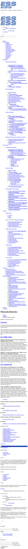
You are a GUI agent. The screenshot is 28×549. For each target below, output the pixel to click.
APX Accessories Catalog (8, 419)
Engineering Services (10, 269)
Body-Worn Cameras (15, 181)
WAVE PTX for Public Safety (17, 154)
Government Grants (10, 49)
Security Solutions (9, 89)
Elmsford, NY (13, 28)
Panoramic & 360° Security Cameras (15, 250)
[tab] (14, 322)
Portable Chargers (6, 435)
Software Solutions (10, 112)
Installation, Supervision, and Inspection (14, 271)
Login (2, 531)
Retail (13, 302)
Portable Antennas (7, 428)
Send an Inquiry (9, 505)
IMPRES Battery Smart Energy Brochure (11, 406)
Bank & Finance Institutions (16, 280)
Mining (14, 297)
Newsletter (8, 53)
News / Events (9, 52)
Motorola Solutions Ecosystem (14, 226)
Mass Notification (14, 76)
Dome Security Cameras (13, 249)
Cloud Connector (11, 242)
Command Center (20, 139)
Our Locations (9, 54)
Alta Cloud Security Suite (13, 223)
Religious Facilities (21, 301)
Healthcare (16, 291)
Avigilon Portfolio (12, 92)
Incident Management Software (17, 125)
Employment (8, 48)
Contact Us (5, 31)
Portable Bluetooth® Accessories (10, 432)
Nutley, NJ (8, 28)
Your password (16, 530)
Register (2, 547)
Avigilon (10, 215)
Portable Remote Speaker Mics (9, 439)
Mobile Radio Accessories (8, 440)
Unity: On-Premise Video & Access (15, 97)
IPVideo (10, 217)
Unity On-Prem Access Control (14, 262)
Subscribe (3, 488)
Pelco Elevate (11, 236)
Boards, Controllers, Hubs (13, 265)
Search (2, 36)
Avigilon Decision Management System (16, 98)
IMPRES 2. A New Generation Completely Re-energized (15, 423)
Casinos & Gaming (21, 281)
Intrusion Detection (12, 239)
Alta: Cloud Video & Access (14, 96)
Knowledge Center (10, 51)
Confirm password (16, 545)
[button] (14, 322)
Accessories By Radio (7, 441)
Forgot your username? (8, 533)
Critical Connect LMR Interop (17, 67)
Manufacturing (18, 294)
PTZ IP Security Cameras (13, 251)
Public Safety (6, 145)
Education (16, 285)
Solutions (5, 476)
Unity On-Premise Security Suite (15, 224)
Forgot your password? (8, 535)
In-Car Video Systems (15, 182)
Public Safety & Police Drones (17, 184)
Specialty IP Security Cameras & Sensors (16, 253)
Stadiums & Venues (21, 304)
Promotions (8, 56)
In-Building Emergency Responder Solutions (15, 272)
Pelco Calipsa (11, 235)
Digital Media (8, 46)
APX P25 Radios (6, 453)
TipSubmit (13, 119)
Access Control (9, 257)
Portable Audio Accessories (8, 429)
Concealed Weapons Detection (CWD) (19, 110)
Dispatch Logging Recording (17, 75)
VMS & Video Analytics (13, 225)
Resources (8, 57)
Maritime (15, 295)
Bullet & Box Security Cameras (14, 248)
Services (5, 267)
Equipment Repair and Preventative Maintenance (16, 274)
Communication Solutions (11, 61)
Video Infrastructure (12, 102)
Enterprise (5, 59)
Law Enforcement (20, 293)
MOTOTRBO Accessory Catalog (10, 410)
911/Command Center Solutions (12, 188)
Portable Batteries (6, 431)
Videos (7, 58)
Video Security (9, 244)
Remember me (5, 546)
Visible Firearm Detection (16, 131)
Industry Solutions (7, 276)
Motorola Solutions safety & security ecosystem (15, 137)
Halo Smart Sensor (15, 105)
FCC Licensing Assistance (11, 270)
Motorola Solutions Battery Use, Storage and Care (13, 414)
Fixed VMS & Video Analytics (14, 101)
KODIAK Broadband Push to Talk (18, 153)
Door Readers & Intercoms (13, 263)
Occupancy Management (13, 241)
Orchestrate (13, 134)
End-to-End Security (19, 219)
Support (4, 307)
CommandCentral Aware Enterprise (18, 127)
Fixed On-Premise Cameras (14, 100)
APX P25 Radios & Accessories (17, 158)
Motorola (5, 316)
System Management (10, 273)
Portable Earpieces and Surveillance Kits (11, 436)
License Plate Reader (12, 240)
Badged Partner (9, 44)
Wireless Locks (11, 266)
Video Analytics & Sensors (11, 228)
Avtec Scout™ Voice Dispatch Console (19, 123)
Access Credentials (12, 264)
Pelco (9, 216)
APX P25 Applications (15, 160)
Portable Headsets (6, 438)
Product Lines (8, 213)
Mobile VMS (13, 183)
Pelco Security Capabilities (13, 255)
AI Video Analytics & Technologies (15, 238)
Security (5, 210)
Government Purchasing (11, 50)
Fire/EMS (15, 287)
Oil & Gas (16, 300)
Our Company (6, 42)
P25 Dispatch (13, 162)
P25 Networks (14, 163)
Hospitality (16, 292)
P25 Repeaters (14, 161)
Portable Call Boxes (7, 433)
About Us (8, 43)
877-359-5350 (11, 30)
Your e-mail (15, 528)
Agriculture (16, 277)
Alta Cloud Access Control (13, 260)
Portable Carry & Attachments (9, 434)
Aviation (14, 278)
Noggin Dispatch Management (17, 73)
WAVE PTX (5, 452)
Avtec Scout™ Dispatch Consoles (18, 74)
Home (4, 41)
